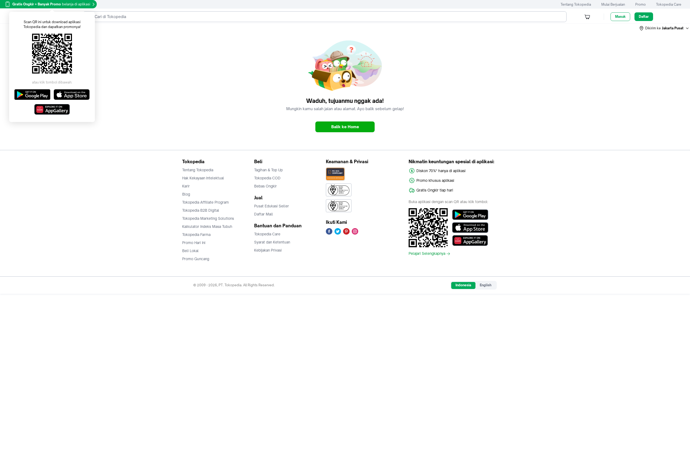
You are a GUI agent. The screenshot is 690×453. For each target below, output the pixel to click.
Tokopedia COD (267, 178)
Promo (640, 4)
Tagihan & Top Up (268, 170)
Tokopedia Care (668, 4)
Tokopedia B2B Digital (200, 210)
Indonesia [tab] (463, 285)
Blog (186, 194)
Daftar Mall (263, 214)
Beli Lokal (190, 251)
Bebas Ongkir (265, 186)
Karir (186, 186)
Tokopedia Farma (196, 234)
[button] (664, 28)
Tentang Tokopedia (576, 4)
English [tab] (485, 285)
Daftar (644, 17)
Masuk (620, 17)
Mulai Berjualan (613, 4)
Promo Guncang (195, 259)
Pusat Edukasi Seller (271, 206)
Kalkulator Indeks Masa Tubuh (207, 226)
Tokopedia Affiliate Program (205, 202)
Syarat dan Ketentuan (272, 242)
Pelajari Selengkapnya (427, 254)
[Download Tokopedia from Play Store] (470, 214)
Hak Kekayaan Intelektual (203, 178)
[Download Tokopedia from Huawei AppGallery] (470, 240)
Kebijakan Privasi (268, 250)
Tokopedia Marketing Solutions (208, 218)
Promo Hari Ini (193, 243)
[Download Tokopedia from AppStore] (470, 227)
